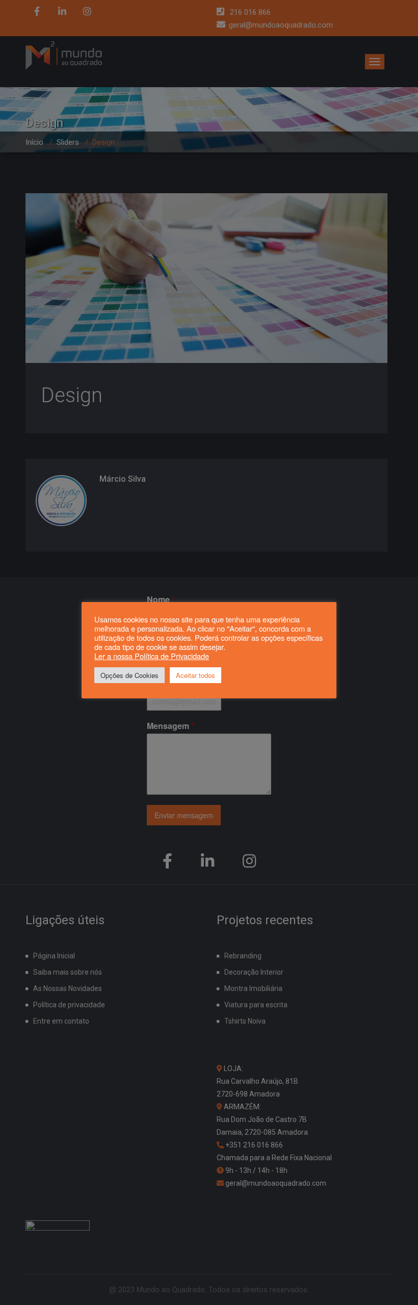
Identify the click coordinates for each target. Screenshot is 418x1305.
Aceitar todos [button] (195, 675)
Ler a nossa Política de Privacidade (151, 655)
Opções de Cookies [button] (129, 675)
